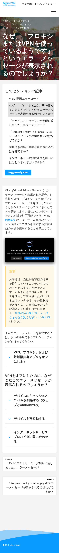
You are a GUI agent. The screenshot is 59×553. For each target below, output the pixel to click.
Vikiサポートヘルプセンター (38, 3)
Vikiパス (45, 317)
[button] (53, 13)
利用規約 (10, 220)
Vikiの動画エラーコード (24, 98)
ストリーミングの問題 (17, 27)
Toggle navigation (18, 172)
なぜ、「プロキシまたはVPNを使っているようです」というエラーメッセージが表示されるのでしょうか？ (31, 109)
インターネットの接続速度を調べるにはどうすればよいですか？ (31, 160)
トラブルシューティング (18, 24)
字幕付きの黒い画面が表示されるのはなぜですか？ (31, 149)
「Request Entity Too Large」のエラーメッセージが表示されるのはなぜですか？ (31, 136)
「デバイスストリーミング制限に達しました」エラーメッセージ (31, 123)
